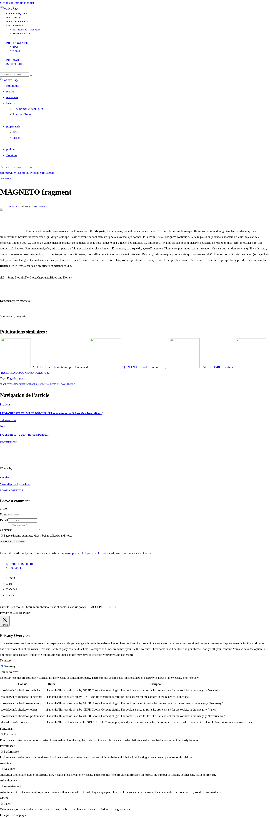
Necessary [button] (6, 660)
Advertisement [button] (8, 780)
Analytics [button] (5, 763)
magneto (20, 378)
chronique (5, 178)
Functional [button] (6, 728)
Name (3, 514)
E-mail (4, 520)
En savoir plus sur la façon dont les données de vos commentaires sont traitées (105, 553)
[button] (63, 384)
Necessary (9, 666)
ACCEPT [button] (97, 607)
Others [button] (4, 797)
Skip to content (9, 2)
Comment (6, 529)
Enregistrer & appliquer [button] (14, 815)
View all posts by (15, 484)
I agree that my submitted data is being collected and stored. (38, 535)
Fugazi (11, 378)
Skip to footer (26, 2)
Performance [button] (7, 745)
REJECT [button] (111, 607)
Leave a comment (11, 490)
